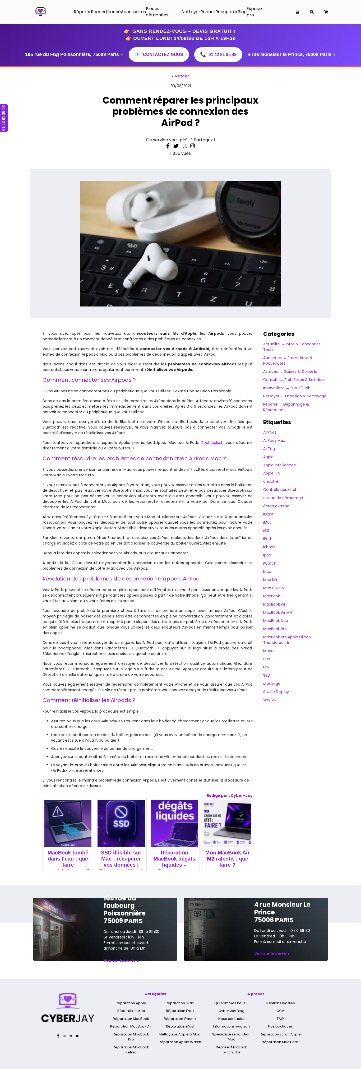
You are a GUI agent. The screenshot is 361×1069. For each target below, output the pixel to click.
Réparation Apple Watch (180, 1041)
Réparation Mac (131, 1010)
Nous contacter (231, 1018)
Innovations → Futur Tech (287, 388)
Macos (269, 650)
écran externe (276, 506)
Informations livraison (231, 1026)
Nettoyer (191, 12)
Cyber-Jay (242, 795)
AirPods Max (274, 440)
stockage (271, 683)
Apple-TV (271, 473)
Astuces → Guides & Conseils (290, 371)
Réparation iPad (180, 1010)
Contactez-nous (159, 54)
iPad (267, 538)
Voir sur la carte (121, 960)
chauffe (270, 481)
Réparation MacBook (131, 1018)
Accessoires (133, 12)
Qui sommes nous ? (231, 1003)
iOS (266, 530)
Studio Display (276, 691)
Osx (266, 659)
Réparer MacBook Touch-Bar (231, 1050)
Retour (180, 76)
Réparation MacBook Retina (131, 1050)
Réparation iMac (180, 1003)
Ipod (267, 555)
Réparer (82, 12)
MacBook (271, 596)
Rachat (207, 12)
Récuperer (226, 12)
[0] (326, 12)
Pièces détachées (157, 12)
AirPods (269, 432)
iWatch (269, 563)
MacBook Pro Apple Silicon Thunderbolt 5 (287, 639)
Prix (266, 667)
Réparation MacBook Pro (131, 1037)
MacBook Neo (275, 620)
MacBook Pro (275, 628)
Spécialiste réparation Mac (231, 1037)
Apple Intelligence (279, 465)
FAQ (280, 1018)
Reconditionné (106, 12)
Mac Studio (273, 588)
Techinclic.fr (213, 442)
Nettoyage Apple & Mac (179, 1034)
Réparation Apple (131, 1003)
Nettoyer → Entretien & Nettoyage (294, 396)
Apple (268, 456)
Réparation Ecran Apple (280, 1034)
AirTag (269, 448)
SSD (266, 675)
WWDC (269, 700)
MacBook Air (274, 604)
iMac (267, 522)
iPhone (269, 547)
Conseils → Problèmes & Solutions (294, 379)
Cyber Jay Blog (231, 1010)
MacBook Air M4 (277, 612)
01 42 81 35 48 (218, 54)
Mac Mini (271, 579)
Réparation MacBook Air (131, 1026)
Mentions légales (280, 1003)
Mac (267, 571)
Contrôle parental (279, 489)
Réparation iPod (180, 1026)
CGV (280, 1010)
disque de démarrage (283, 497)
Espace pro (254, 12)
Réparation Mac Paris (280, 1041)
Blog (242, 12)
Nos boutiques (280, 1026)
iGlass (268, 514)
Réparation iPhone (180, 1018)
